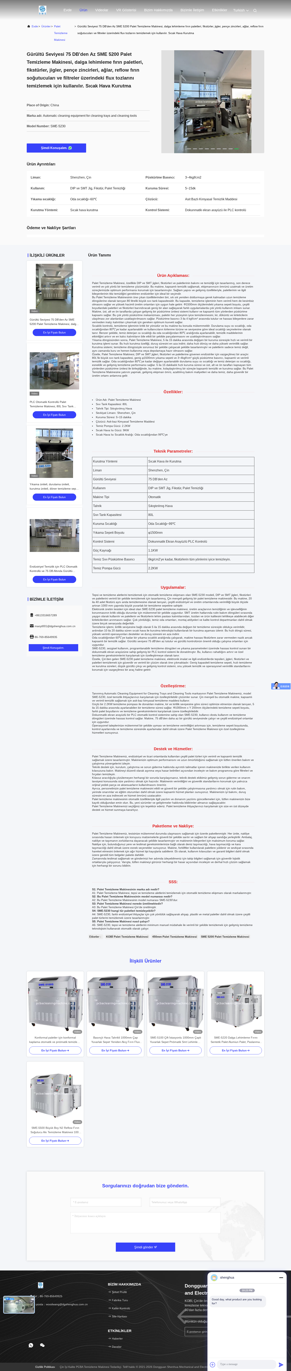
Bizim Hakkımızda (158, 10)
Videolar (101, 10)
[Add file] (212, 1364)
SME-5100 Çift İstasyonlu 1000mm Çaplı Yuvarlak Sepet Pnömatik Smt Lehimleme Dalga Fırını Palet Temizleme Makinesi (176, 1040)
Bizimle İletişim (192, 10)
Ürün (83, 10)
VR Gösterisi (126, 10)
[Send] (281, 1364)
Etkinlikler (219, 10)
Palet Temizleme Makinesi (61, 33)
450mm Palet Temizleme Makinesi (174, 936)
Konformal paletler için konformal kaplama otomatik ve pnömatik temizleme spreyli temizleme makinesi (55, 1040)
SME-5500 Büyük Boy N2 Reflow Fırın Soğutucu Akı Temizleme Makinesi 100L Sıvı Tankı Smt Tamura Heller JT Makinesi (55, 1130)
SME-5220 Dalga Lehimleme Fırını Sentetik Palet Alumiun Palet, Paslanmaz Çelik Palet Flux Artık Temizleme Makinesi (236, 1040)
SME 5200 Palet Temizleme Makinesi (225, 936)
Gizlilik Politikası (45, 1366)
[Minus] (281, 1277)
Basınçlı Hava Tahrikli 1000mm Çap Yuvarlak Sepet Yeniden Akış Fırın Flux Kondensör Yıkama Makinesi (115, 1040)
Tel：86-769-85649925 (47, 1296)
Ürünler (46, 26)
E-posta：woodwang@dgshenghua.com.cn (60, 1304)
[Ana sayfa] (42, 9)
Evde (68, 10)
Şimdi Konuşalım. (54, 148)
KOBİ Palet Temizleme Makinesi (127, 936)
